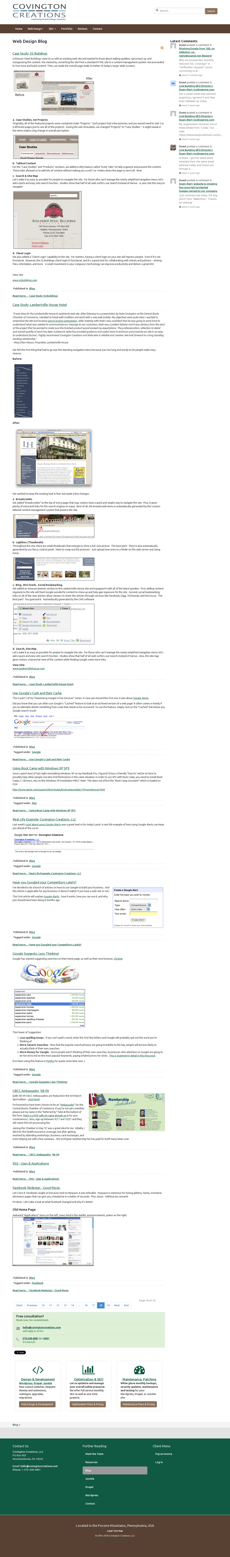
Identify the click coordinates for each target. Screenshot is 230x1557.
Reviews (82, 28)
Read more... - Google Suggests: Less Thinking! (40, 1082)
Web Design (35, 28)
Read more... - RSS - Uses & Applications (36, 1178)
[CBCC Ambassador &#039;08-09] (127, 1112)
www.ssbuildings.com (25, 280)
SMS (46, 1338)
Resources (91, 1462)
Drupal (38, 1383)
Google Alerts (141, 698)
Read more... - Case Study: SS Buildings (35, 295)
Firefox (50, 1061)
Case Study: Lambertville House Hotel (40, 305)
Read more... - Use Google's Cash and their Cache (41, 759)
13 (65, 1305)
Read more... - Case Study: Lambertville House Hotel (43, 684)
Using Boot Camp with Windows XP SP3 (41, 768)
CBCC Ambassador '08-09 (31, 1091)
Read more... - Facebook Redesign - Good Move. (41, 1290)
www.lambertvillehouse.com (29, 668)
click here (33, 1099)
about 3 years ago (191, 139)
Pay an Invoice (163, 1453)
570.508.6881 (30, 1338)
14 (72, 1305)
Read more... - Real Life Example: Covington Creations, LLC (47, 873)
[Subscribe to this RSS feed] (162, 47)
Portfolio (66, 28)
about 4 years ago (191, 206)
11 (50, 1305)
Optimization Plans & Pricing (88, 1404)
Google (36, 752)
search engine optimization (62, 320)
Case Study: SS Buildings (30, 53)
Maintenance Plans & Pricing (139, 1404)
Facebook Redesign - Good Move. (36, 1188)
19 (108, 1305)
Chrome (118, 958)
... (79, 1305)
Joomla (47, 1383)
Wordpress (26, 1383)
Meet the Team (94, 1453)
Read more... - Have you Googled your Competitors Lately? (47, 944)
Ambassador (67, 1104)
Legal (109, 1531)
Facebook (37, 1283)
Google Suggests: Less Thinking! (36, 953)
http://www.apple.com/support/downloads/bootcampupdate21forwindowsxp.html (59, 789)
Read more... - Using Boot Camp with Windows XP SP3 (44, 810)
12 (57, 1305)
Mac (34, 803)
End (126, 1305)
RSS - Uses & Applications (31, 1163)
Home (18, 28)
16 (86, 1305)
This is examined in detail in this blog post (132, 1055)
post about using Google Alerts (43, 824)
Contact (97, 28)
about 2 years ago (191, 105)
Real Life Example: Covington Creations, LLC (44, 819)
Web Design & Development (37, 1404)
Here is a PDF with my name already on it (46, 1115)
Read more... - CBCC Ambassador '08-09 (36, 1154)
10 (43, 1305)
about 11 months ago (192, 75)
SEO (51, 28)
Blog (32, 288)
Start (19, 1305)
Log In (159, 1462)
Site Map (118, 1531)
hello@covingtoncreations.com (42, 1327)
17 (93, 1305)
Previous (32, 1305)
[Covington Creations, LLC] (39, 12)
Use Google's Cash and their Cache (37, 693)
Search (211, 11)
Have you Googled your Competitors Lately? (45, 882)
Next (117, 1305)
